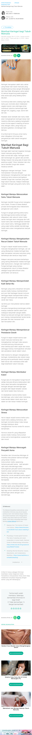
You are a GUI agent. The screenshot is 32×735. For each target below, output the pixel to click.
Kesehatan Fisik (5, 4)
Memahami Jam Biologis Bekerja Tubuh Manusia (16, 709)
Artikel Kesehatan (6, 2)
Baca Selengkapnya (16, 653)
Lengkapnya (16, 562)
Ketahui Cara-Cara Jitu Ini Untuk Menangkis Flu (16, 677)
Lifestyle (16, 2)
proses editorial (12, 521)
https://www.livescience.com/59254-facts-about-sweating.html (18, 530)
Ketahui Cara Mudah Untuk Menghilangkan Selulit (16, 646)
